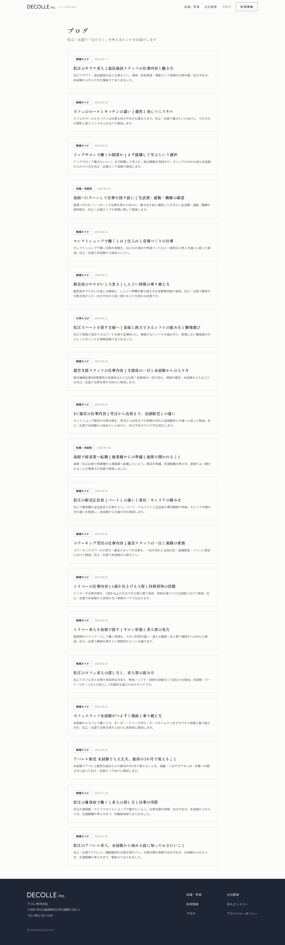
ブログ (226, 7)
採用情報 (246, 7)
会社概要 (210, 7)
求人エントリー (237, 904)
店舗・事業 (192, 7)
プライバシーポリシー (242, 913)
